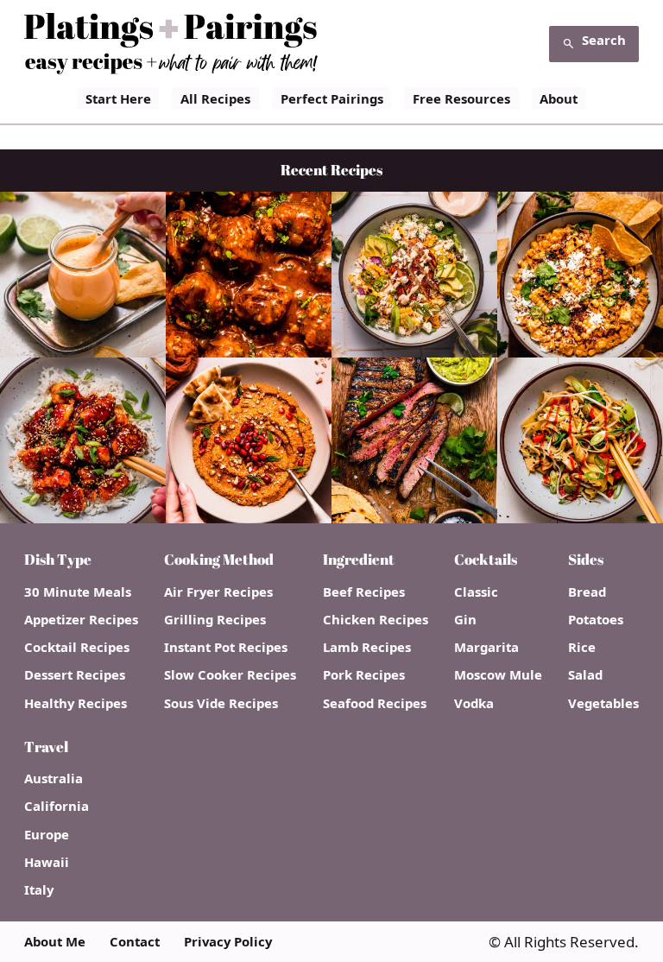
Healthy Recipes (75, 703)
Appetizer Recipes (81, 619)
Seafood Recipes (374, 703)
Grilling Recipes (215, 619)
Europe (46, 834)
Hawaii (46, 862)
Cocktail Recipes (76, 647)
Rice (582, 647)
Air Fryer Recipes (218, 591)
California (56, 806)
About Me (54, 941)
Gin (465, 619)
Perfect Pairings (332, 98)
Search (604, 39)
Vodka (474, 703)
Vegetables (603, 703)
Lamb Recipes (367, 647)
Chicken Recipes (375, 619)
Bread (587, 591)
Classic (476, 591)
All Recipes (215, 98)
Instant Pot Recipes (225, 647)
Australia (53, 778)
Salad (585, 674)
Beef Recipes (364, 591)
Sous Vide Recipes (221, 703)
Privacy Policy (228, 941)
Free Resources (461, 98)
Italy (39, 889)
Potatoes (595, 619)
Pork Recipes (364, 674)
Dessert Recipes (74, 674)
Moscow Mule (498, 674)
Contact (135, 941)
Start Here (118, 98)
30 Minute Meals (77, 591)
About (559, 98)
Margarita (486, 647)
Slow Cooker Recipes (230, 674)
